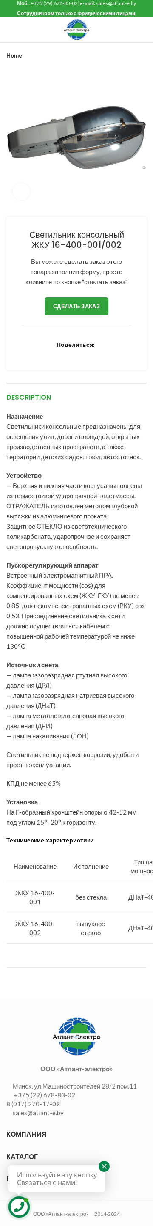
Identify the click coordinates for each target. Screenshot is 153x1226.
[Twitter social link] (42, 353)
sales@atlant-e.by (116, 3)
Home (14, 55)
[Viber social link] (120, 353)
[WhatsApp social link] (91, 353)
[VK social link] (101, 353)
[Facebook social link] (32, 353)
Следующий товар (142, 55)
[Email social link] (52, 353)
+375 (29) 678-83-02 (54, 3)
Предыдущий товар (125, 55)
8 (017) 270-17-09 (33, 1104)
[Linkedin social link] (71, 353)
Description (28, 397)
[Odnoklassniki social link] (81, 353)
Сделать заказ (76, 306)
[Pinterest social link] (62, 353)
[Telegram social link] (111, 353)
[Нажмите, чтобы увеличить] (21, 191)
